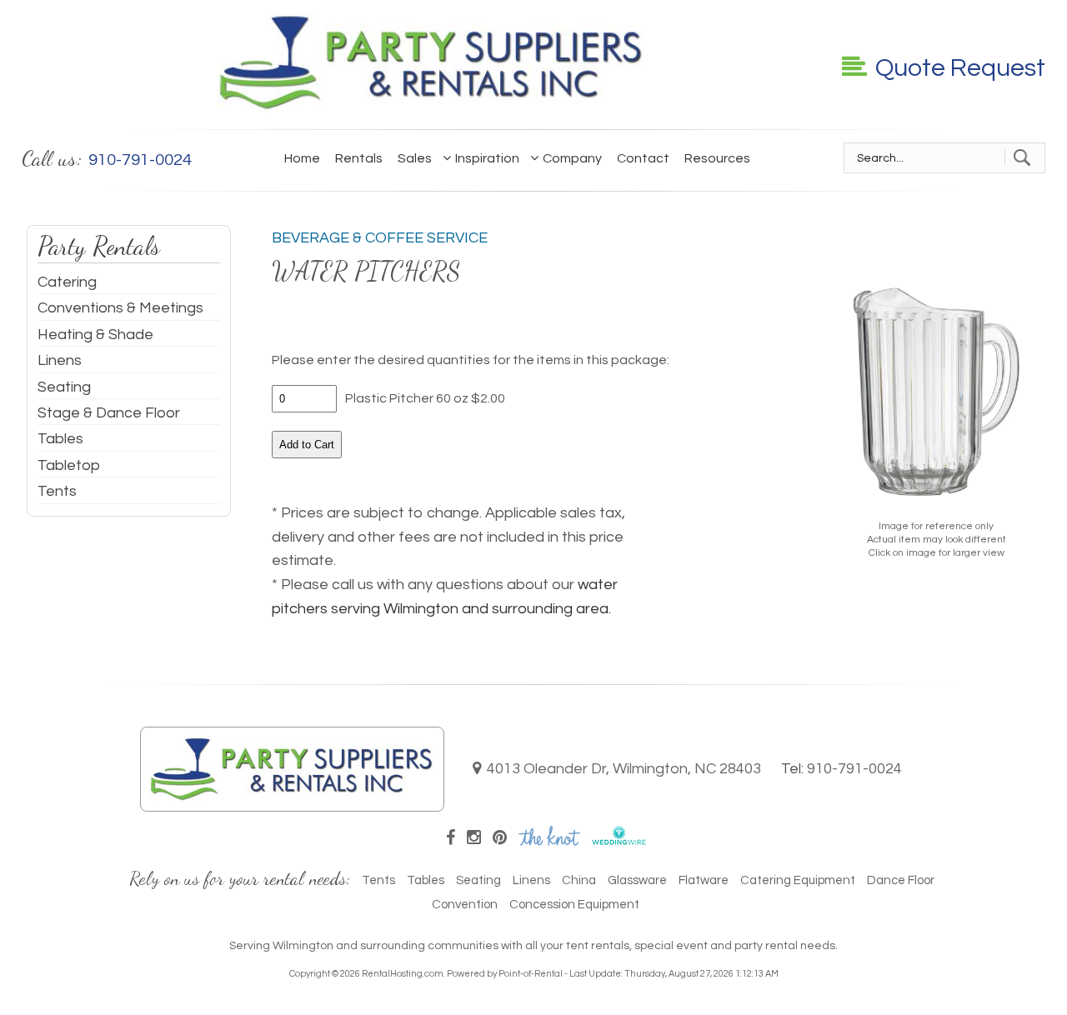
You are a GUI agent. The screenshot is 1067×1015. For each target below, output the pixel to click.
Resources (717, 158)
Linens (60, 360)
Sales (415, 158)
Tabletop (69, 465)
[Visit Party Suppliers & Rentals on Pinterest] (500, 838)
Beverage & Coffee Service (380, 238)
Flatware (704, 880)
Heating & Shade (95, 334)
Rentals (359, 158)
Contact (643, 158)
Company (572, 158)
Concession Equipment (574, 904)
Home (302, 158)
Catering (67, 282)
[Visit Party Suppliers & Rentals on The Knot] (549, 840)
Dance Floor (900, 880)
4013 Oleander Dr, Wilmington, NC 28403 (624, 769)
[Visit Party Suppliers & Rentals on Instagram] (474, 838)
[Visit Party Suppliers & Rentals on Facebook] (450, 838)
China (579, 880)
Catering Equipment (797, 880)
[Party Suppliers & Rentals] (432, 108)
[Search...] (1021, 157)
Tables (60, 439)
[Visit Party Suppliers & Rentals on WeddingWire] (619, 840)
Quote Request (960, 68)
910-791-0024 (854, 769)
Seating (64, 387)
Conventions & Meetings (120, 308)
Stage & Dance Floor (109, 413)
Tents (57, 491)
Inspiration (487, 158)
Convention (465, 904)
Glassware (637, 880)
